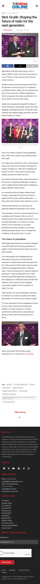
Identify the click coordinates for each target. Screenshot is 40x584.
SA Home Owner (7, 523)
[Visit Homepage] (20, 6)
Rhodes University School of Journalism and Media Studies (19, 397)
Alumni (9, 384)
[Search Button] (36, 6)
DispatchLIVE (6, 518)
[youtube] (13, 468)
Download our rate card (10, 491)
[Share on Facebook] (8, 66)
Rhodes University (9, 394)
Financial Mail (6, 513)
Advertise (12, 570)
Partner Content (12, 13)
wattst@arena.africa (9, 489)
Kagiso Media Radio (10, 391)
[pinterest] (18, 468)
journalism (6, 388)
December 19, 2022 (22, 30)
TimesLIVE (5, 501)
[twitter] (9, 468)
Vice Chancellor (8, 402)
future (32, 384)
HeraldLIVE (5, 515)
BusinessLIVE (6, 508)
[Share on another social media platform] (32, 66)
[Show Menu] (3, 6)
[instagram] (23, 468)
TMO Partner (8, 30)
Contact (4, 572)
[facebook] (4, 468)
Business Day (6, 511)
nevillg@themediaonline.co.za (12, 481)
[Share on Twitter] (20, 66)
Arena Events (6, 528)
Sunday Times (7, 503)
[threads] (28, 468)
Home (3, 13)
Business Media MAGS (9, 525)
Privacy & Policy (24, 570)
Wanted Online (7, 520)
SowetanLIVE (6, 506)
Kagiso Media (18, 388)
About (4, 570)
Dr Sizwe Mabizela (20, 384)
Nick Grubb (23, 391)
